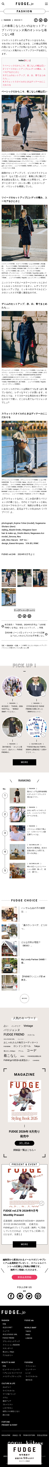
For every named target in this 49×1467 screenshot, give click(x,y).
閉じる (27, 60)
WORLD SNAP (30, 1327)
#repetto (31, 610)
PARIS (28, 1334)
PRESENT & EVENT (9, 1425)
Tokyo (37, 1046)
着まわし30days (9, 1051)
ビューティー (31, 1369)
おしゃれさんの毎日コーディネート (21, 1042)
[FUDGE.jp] (24, 3)
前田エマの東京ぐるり (11, 1411)
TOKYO (28, 1331)
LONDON (29, 1338)
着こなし (10, 1055)
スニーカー (21, 1039)
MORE (24, 1244)
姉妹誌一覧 (17, 1435)
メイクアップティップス (12, 1376)
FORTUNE (6, 1422)
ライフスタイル (9, 1390)
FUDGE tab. (29, 1320)
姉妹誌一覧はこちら (23, 1150)
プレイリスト (8, 1404)
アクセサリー (8, 1355)
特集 (16, 645)
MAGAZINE (6, 1435)
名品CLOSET (7, 1327)
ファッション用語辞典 (11, 1345)
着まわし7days (8, 1352)
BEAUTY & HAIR (8, 1362)
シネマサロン (8, 1408)
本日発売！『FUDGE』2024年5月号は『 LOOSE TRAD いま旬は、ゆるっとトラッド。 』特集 (25, 626)
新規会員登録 (24, 1277)
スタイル (31, 1035)
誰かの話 (6, 1415)
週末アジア (7, 1401)
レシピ (28, 1373)
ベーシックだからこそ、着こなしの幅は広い (24, 65)
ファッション (31, 1366)
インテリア (15, 1026)
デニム (20, 1051)
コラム (5, 1397)
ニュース (6, 1331)
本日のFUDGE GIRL (9, 1039)
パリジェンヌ (12, 1030)
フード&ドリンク (9, 1394)
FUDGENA (7, 1046)
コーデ (31, 1050)
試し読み (24, 1143)
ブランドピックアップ (11, 1341)
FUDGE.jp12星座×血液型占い (17, 1060)
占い (6, 1026)
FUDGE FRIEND (14, 1034)
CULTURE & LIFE (8, 1383)
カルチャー (7, 1387)
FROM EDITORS (29, 1435)
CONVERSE (36, 1060)
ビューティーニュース (11, 1369)
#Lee (16, 610)
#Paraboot (23, 610)
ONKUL (22, 1056)
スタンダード (8, 1348)
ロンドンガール (22, 1046)
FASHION (10, 645)
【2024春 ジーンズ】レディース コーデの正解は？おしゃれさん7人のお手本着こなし (24, 634)
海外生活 (29, 1380)
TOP (3, 645)
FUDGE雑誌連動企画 (34, 1056)
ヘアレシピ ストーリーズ (12, 1373)
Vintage (28, 1026)
